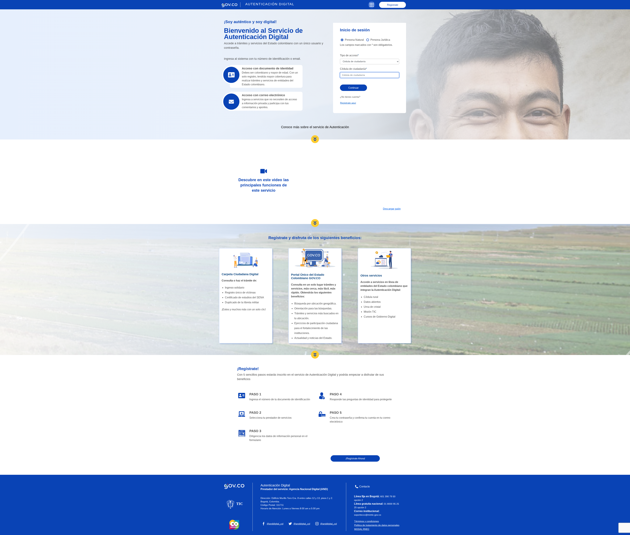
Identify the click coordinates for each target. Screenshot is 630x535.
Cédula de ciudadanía (353, 68)
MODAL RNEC (361, 529)
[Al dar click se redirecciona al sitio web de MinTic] (234, 504)
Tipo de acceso (349, 55)
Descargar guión (392, 208)
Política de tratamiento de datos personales (376, 525)
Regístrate (392, 4)
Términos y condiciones (366, 521)
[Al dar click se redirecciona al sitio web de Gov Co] (234, 485)
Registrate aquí (348, 103)
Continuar (353, 87)
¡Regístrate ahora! (355, 458)
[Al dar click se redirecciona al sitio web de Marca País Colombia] (234, 524)
